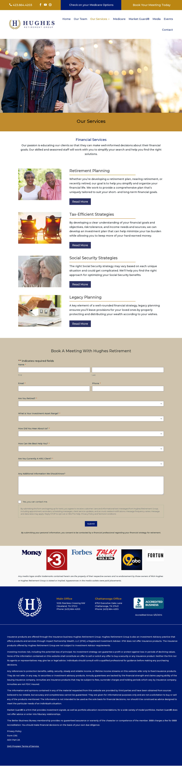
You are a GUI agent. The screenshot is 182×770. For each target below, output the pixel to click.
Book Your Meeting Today (151, 5)
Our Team (80, 19)
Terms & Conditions (107, 514)
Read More (80, 201)
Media (157, 19)
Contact (167, 29)
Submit (91, 524)
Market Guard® (139, 19)
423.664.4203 (20, 5)
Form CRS (12, 735)
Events (168, 19)
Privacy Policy (87, 514)
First (20, 375)
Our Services (98, 19)
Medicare (119, 19)
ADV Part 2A (13, 740)
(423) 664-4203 (72, 609)
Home (66, 19)
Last (94, 375)
